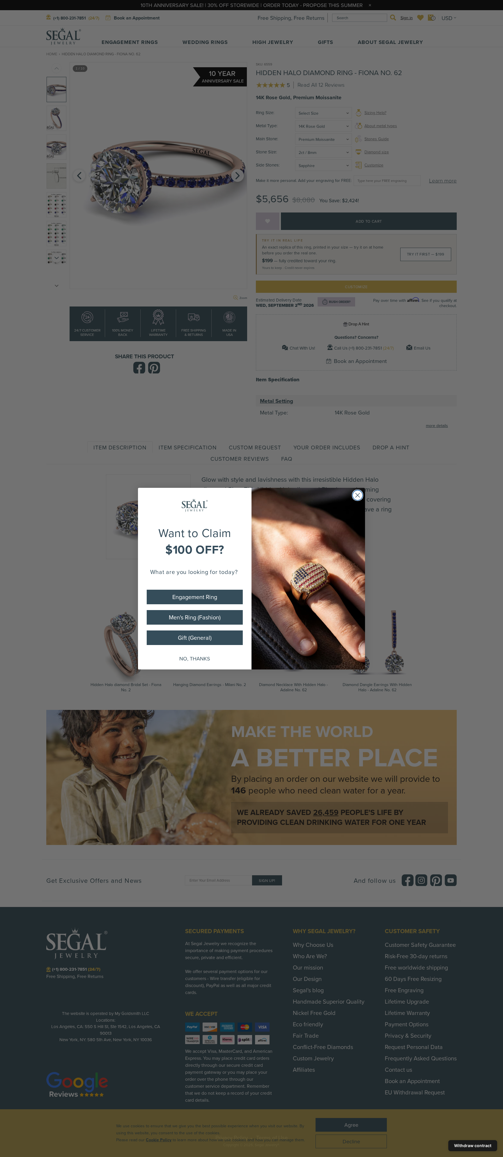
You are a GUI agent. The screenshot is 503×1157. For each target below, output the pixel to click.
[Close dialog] (358, 495)
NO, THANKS (194, 658)
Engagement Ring (194, 597)
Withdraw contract (472, 1145)
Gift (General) (195, 637)
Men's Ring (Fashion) (195, 617)
